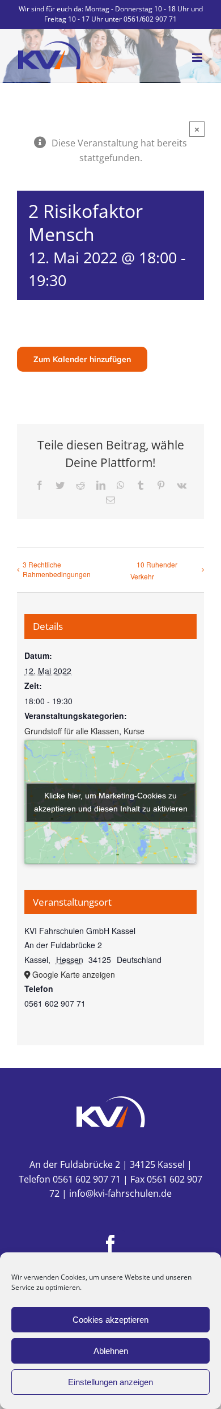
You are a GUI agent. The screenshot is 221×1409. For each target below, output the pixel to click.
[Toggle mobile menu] (198, 58)
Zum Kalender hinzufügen (82, 359)
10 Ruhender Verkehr (153, 570)
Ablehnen (111, 1351)
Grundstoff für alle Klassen (71, 731)
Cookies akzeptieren (110, 1319)
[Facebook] (110, 1244)
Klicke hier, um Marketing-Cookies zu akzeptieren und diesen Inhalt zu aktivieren (111, 802)
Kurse (134, 731)
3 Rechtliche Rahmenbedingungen (57, 569)
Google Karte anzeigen (73, 974)
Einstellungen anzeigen (110, 1382)
